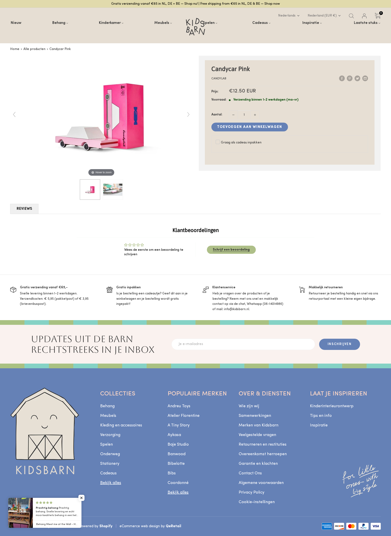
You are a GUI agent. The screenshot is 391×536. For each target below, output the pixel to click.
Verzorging (110, 435)
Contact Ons (250, 473)
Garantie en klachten (258, 464)
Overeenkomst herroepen (263, 454)
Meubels (108, 416)
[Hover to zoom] (101, 116)
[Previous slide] (14, 114)
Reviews (24, 209)
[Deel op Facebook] (342, 78)
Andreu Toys (179, 406)
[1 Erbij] (255, 115)
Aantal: (216, 114)
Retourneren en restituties (263, 445)
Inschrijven (339, 344)
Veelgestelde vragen (257, 435)
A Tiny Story (179, 425)
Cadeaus (108, 473)
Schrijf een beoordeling (231, 249)
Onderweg (110, 454)
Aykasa (174, 435)
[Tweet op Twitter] (357, 78)
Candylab (218, 78)
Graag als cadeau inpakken (241, 142)
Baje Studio (178, 445)
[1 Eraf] (233, 115)
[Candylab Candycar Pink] (90, 189)
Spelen (106, 445)
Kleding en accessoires (121, 425)
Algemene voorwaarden (261, 483)
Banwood (177, 454)
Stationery (109, 464)
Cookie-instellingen (257, 502)
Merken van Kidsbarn (258, 425)
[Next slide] (188, 114)
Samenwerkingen (255, 416)
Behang (107, 406)
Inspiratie (319, 425)
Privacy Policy (251, 493)
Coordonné (178, 483)
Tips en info (321, 416)
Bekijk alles (110, 483)
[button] (81, 498)
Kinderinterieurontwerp (332, 406)
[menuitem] (16, 23)
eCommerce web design (140, 526)
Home (14, 49)
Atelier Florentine (184, 416)
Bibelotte (176, 464)
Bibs (172, 473)
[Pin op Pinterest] (350, 78)
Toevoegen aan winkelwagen (249, 127)
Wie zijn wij (249, 406)
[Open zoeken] (351, 15)
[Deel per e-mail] (365, 78)
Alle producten (34, 49)
